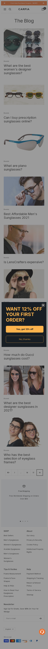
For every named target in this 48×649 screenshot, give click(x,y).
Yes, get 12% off (24, 329)
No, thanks (24, 339)
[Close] (43, 305)
